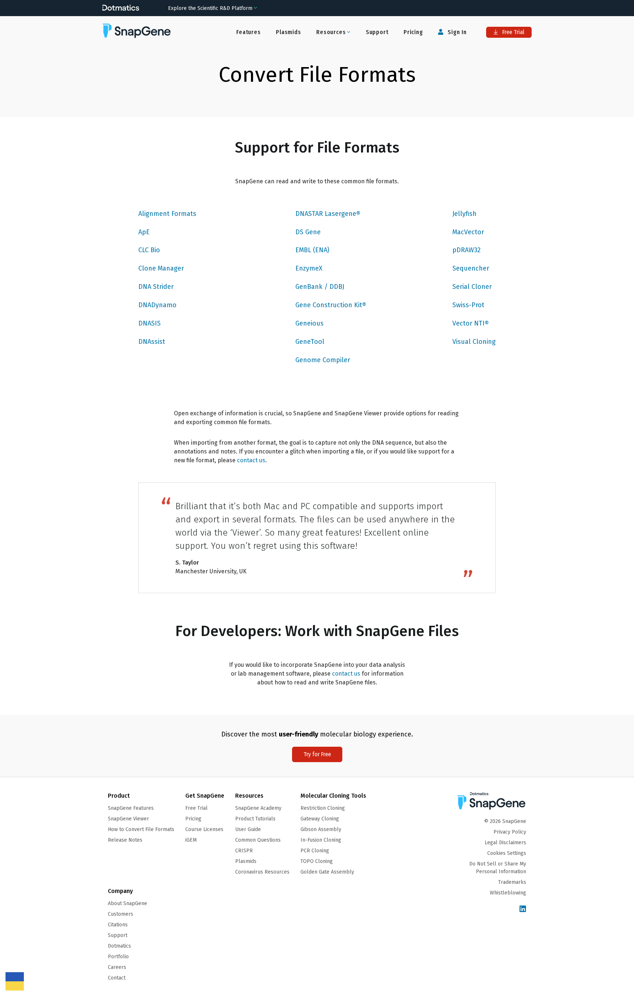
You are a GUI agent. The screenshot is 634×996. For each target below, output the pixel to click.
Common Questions (258, 840)
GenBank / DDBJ (319, 287)
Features (248, 32)
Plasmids (288, 32)
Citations (118, 925)
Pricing (413, 32)
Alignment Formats (167, 214)
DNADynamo (157, 305)
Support (377, 32)
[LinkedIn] (523, 909)
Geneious (309, 323)
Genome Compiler (322, 360)
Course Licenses (204, 829)
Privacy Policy (509, 832)
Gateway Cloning (319, 819)
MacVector (468, 232)
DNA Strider (156, 287)
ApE (144, 232)
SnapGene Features (131, 808)
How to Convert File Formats (141, 829)
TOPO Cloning (316, 861)
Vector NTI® (470, 323)
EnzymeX (309, 268)
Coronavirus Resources (262, 872)
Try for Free (317, 754)
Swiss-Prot (468, 305)
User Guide (248, 829)
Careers (117, 967)
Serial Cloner (472, 287)
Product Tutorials (255, 819)
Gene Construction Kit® (330, 305)
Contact (116, 978)
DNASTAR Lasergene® (327, 214)
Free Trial (512, 32)
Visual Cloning (474, 342)
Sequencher (470, 268)
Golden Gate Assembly (327, 872)
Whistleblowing (508, 893)
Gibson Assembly (320, 829)
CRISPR (244, 851)
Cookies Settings (506, 853)
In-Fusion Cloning (320, 840)
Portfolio (118, 956)
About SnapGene (127, 903)
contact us (251, 460)
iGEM (191, 840)
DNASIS (149, 323)
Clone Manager (161, 268)
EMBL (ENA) (312, 250)
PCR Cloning (314, 851)
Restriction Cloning (322, 808)
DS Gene (308, 232)
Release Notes (125, 840)
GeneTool (309, 342)
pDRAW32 (466, 250)
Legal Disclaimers (505, 842)
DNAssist (151, 342)
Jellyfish (464, 214)
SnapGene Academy (258, 808)
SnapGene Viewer (128, 819)
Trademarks (512, 882)
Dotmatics (119, 946)
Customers (120, 914)
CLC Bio (149, 250)
